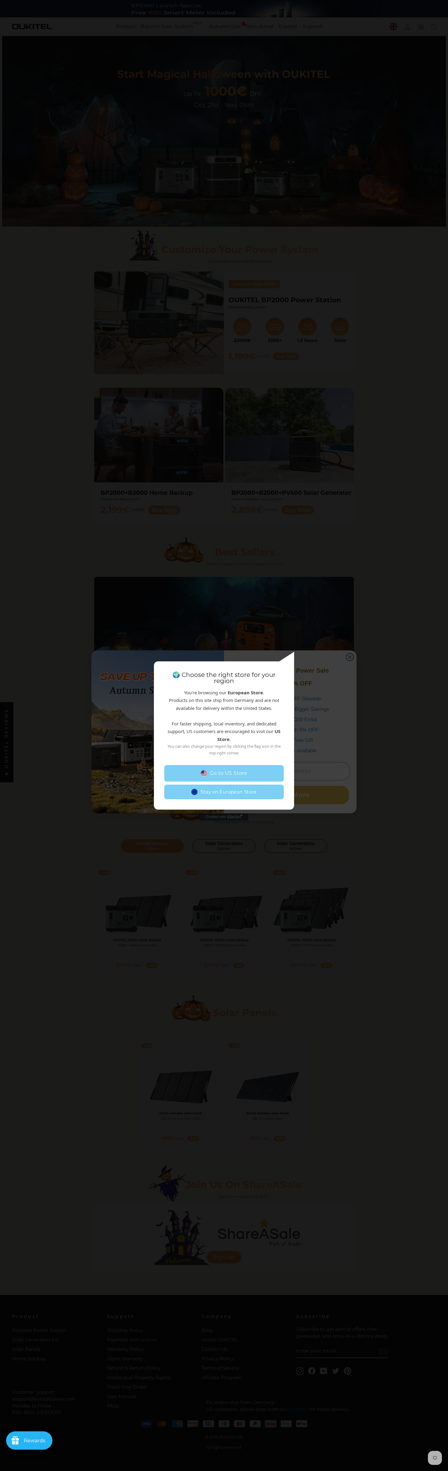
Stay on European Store (228, 792)
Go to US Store (228, 773)
